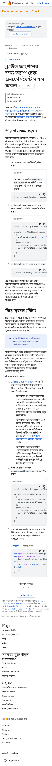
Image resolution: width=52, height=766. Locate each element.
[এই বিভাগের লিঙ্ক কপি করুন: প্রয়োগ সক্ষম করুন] (39, 131)
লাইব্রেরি (5, 643)
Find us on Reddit (9, 663)
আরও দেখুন (17, 173)
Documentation (12, 11)
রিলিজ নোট (6, 700)
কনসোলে (22, 382)
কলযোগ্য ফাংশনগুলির (26, 117)
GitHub (5, 647)
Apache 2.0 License (17, 606)
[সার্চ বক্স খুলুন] (27, 3)
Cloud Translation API (25, 26)
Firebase (8, 45)
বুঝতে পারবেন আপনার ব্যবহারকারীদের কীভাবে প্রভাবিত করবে (23, 110)
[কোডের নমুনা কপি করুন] (44, 194)
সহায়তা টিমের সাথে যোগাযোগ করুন (15, 687)
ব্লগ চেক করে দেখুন (9, 659)
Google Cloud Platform (11, 738)
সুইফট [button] (16, 546)
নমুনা (4, 639)
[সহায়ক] (22, 54)
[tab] (29, 173)
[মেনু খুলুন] (4, 3)
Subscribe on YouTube (11, 671)
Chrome (5, 730)
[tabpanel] (29, 190)
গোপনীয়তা (15, 753)
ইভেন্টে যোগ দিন (8, 676)
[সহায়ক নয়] (26, 54)
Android (5, 725)
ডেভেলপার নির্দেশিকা (9, 630)
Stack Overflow (8, 692)
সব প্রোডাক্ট (6, 742)
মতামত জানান (14, 59)
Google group (8, 696)
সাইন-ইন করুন (43, 3)
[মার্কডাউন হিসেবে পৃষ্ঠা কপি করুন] (28, 86)
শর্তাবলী (5, 753)
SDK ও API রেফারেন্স (10, 634)
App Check (33, 11)
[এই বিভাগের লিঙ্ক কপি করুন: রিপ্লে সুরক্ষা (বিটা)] (39, 311)
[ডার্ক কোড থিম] (40, 194)
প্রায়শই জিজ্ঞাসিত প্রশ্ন (10, 709)
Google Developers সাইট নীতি (19, 609)
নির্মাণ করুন (13, 48)
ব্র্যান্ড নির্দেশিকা (7, 704)
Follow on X (7, 667)
